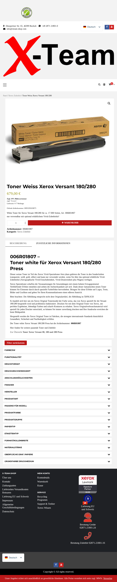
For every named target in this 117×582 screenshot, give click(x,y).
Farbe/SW (10, 350)
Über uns (6, 477)
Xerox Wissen (44, 508)
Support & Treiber (46, 504)
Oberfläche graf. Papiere (19, 454)
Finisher (9, 385)
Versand (13, 201)
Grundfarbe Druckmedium (19, 461)
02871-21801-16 (97, 543)
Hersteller (11, 392)
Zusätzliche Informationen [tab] (53, 243)
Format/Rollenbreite (16, 440)
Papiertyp (10, 426)
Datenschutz (8, 511)
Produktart (11, 399)
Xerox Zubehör (14, 96)
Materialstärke (13, 447)
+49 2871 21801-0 (50, 26)
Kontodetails (43, 477)
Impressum (7, 500)
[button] (109, 103)
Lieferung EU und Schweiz (15, 496)
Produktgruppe (13, 420)
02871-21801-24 (88, 527)
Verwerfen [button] (107, 578)
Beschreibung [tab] (18, 243)
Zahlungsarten (9, 485)
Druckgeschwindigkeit (17, 371)
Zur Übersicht (36, 332)
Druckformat (12, 364)
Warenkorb (71, 223)
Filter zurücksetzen (16, 343)
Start (5, 96)
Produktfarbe (13, 412)
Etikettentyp (12, 433)
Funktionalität (13, 357)
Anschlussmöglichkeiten (19, 378)
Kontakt (6, 481)
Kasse (40, 485)
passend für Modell (16, 406)
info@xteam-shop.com (16, 29)
